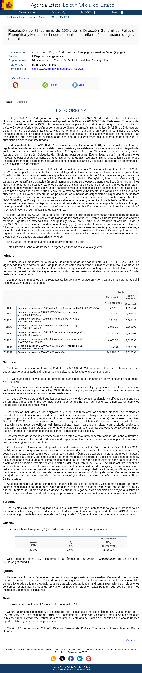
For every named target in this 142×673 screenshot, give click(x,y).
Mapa (48, 650)
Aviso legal (60, 650)
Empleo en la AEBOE (77, 652)
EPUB (53, 84)
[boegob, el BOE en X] (62, 660)
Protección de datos (94, 650)
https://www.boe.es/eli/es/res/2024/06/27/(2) (58, 68)
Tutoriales (59, 652)
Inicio (21, 17)
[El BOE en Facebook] (71, 660)
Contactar (10, 650)
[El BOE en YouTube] (88, 660)
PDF (22, 84)
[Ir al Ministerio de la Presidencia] (6, 5)
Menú (115, 12)
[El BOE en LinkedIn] (80, 660)
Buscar (31, 17)
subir (133, 640)
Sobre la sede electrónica (31, 650)
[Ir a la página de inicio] (72, 5)
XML (82, 84)
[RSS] (53, 660)
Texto (9, 101)
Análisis (22, 101)
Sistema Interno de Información (121, 650)
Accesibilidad (75, 650)
